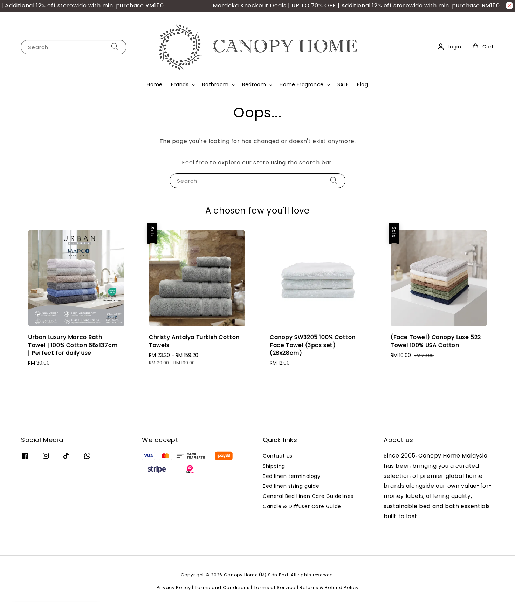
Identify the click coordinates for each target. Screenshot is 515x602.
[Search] (115, 47)
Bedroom (254, 84)
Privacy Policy (174, 587)
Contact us (278, 456)
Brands (180, 84)
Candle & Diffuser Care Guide (302, 506)
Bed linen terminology (292, 476)
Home (154, 84)
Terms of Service (275, 587)
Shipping (274, 465)
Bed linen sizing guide (291, 485)
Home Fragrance (301, 84)
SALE (343, 84)
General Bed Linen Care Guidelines (308, 496)
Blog (362, 84)
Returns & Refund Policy (329, 587)
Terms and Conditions (222, 587)
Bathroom (215, 84)
